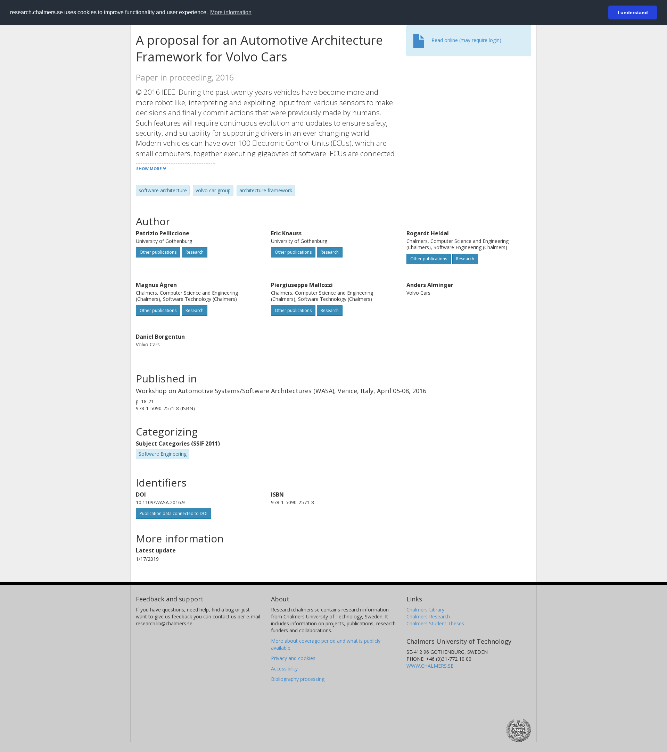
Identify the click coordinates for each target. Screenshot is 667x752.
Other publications (158, 252)
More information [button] (231, 12)
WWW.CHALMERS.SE (429, 665)
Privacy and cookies (293, 658)
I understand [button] (633, 12)
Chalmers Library (425, 609)
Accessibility (284, 668)
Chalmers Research (428, 616)
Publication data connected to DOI (173, 513)
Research (195, 252)
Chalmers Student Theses (435, 623)
